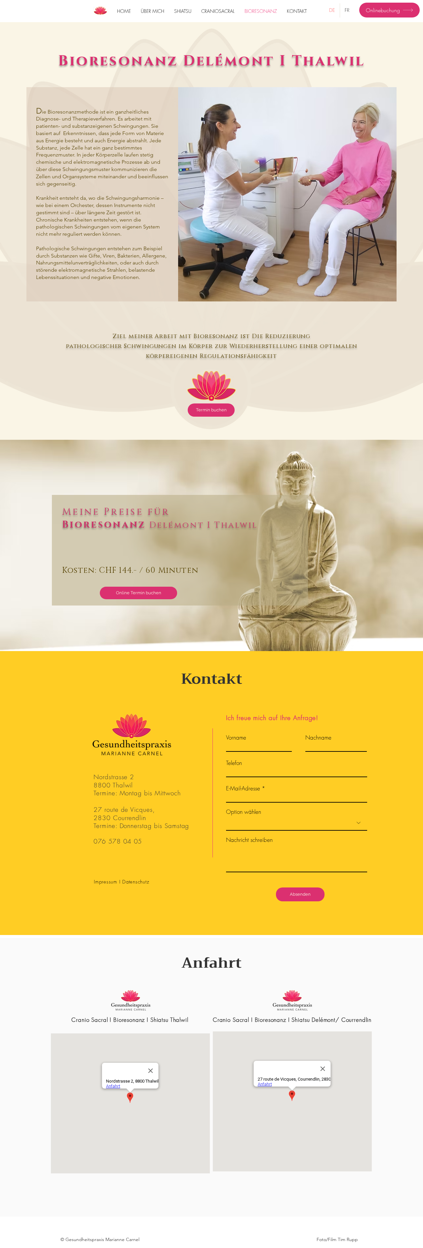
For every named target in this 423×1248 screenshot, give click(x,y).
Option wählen (243, 812)
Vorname (236, 737)
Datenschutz (135, 882)
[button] (100, 1239)
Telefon (234, 763)
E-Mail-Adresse (243, 788)
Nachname (318, 737)
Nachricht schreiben (249, 840)
